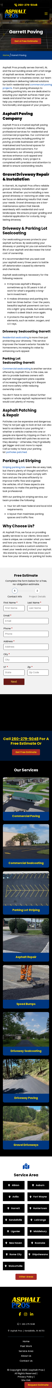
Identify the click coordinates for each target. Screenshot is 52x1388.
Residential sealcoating (16, 337)
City (6, 654)
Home (6, 55)
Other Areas (26, 1276)
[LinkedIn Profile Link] (31, 1314)
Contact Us (26, 1360)
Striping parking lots (14, 467)
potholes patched (16, 452)
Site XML (26, 1380)
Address (9, 641)
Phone (8, 628)
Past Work (26, 1346)
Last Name (34, 602)
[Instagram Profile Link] (25, 1314)
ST (5, 667)
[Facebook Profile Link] (20, 1314)
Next (14, 682)
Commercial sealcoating (17, 368)
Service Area (26, 1351)
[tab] (14, 593)
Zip (30, 667)
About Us (26, 1356)
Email (7, 615)
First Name (10, 602)
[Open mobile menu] (46, 13)
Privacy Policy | (26, 1376)
